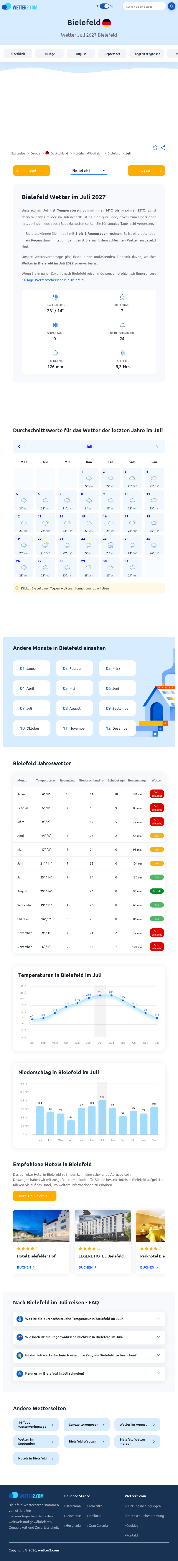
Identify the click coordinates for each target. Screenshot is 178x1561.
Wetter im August (133, 1424)
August (81, 54)
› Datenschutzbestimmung (144, 1515)
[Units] (104, 6)
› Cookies (131, 1525)
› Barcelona (72, 1506)
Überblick (18, 54)
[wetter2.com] (19, 6)
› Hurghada (72, 1525)
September (112, 54)
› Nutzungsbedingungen (143, 1506)
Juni (33, 170)
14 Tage (49, 54)
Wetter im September (26, 1441)
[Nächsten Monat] (157, 446)
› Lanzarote (72, 1515)
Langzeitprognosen (147, 54)
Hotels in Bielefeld (33, 1196)
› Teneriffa (94, 1506)
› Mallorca (94, 1515)
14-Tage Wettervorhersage (32, 1424)
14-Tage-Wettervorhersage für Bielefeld (53, 279)
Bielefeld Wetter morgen (132, 1441)
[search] (171, 6)
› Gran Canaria (97, 1525)
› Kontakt (131, 1535)
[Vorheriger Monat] (20, 446)
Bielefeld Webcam (83, 1441)
